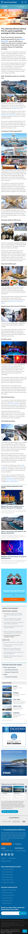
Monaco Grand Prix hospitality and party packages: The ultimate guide (13, 632)
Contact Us (4, 858)
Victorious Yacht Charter (8, 895)
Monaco (11, 366)
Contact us (18, 844)
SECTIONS (21, 6)
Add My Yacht (12, 858)
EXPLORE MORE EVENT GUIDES (12, 665)
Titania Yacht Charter (7, 900)
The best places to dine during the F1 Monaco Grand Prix (13, 653)
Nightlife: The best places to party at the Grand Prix (13, 656)
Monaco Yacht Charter (7, 872)
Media (5, 674)
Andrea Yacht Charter (7, 898)
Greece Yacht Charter (7, 877)
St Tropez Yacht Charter (8, 869)
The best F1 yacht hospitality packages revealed (12, 636)
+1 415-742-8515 (20, 851)
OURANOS (16, 713)
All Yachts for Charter (10, 811)
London (3, 848)
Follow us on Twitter (5, 854)
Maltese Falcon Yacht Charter (9, 890)
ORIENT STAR (17, 706)
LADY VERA (16, 699)
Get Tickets (14, 599)
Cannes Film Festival (12, 403)
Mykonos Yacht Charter (7, 879)
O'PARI (15, 686)
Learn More (9, 932)
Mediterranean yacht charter (8, 114)
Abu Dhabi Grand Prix (17, 108)
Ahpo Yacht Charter (7, 903)
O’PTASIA (16, 693)
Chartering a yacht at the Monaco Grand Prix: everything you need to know (13, 615)
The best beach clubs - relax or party (13, 642)
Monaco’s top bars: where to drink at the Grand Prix (13, 645)
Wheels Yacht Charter (7, 892)
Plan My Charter (6, 844)
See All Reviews (7, 720)
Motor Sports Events (10, 667)
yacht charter (9, 478)
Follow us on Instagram (9, 854)
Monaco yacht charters (12, 481)
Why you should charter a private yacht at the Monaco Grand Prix (12, 619)
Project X (17, 793)
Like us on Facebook (2, 854)
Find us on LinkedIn (12, 854)
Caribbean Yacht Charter (8, 882)
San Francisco (19, 848)
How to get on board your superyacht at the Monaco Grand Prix (14, 623)
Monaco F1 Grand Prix (11, 672)
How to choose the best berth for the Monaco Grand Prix (14, 626)
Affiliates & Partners (6, 861)
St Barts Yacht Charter (7, 874)
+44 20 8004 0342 (7, 851)
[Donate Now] (14, 736)
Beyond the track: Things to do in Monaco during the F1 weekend (12, 649)
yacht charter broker (11, 480)
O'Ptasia (4, 793)
